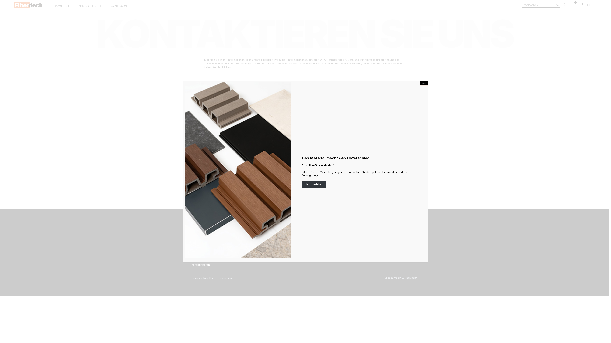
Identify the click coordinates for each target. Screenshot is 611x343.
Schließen (424, 83)
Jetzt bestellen (314, 184)
